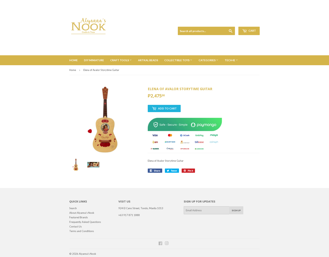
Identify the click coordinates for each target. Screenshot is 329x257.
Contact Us (75, 226)
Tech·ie (230, 60)
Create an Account (250, 22)
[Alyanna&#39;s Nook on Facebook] (160, 243)
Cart (252, 30)
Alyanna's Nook (87, 253)
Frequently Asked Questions (85, 221)
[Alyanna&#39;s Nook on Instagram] (167, 243)
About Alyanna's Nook (81, 212)
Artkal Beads (148, 60)
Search (73, 208)
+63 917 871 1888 (129, 215)
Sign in (233, 22)
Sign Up (236, 210)
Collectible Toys (177, 60)
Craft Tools (119, 60)
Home (73, 60)
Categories (207, 60)
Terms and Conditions (81, 231)
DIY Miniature (94, 60)
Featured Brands (78, 217)
